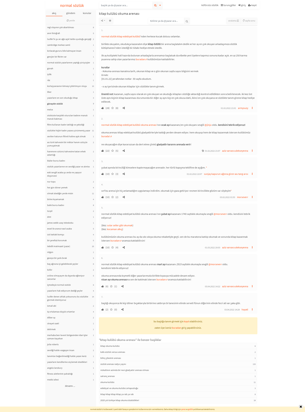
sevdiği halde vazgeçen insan (60, 350)
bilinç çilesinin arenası (110, 358)
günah (50, 68)
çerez (183, 409)
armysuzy (243, 108)
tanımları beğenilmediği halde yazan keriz (66, 356)
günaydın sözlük (55, 103)
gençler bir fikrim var (57, 56)
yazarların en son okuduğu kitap (62, 97)
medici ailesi (53, 379)
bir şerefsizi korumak (57, 240)
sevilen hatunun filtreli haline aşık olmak (66, 136)
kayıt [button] (186, 321)
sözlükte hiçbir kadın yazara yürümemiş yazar (68, 130)
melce (50, 109)
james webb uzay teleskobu (60, 222)
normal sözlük (72, 5)
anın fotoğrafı (53, 33)
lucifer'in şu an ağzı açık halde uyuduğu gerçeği (69, 39)
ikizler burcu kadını (56, 160)
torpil (49, 211)
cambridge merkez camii (58, 45)
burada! (105, 136)
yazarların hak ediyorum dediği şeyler (65, 290)
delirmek (51, 329)
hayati (245, 309)
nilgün (50, 252)
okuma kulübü (107, 382)
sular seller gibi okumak (119, 225)
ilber (49, 91)
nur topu (51, 181)
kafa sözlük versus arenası (112, 352)
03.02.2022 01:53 (227, 197)
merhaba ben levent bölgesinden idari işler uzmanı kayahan (67, 337)
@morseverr (220, 213)
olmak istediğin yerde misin (60, 193)
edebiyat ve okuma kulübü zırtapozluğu (119, 388)
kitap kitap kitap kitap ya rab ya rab (117, 394)
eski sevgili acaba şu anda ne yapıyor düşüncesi (64, 174)
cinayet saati (53, 323)
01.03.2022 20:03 (212, 247)
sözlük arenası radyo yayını (113, 364)
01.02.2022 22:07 (194, 174)
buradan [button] (176, 327)
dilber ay (51, 317)
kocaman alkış (114, 229)
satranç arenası (107, 376)
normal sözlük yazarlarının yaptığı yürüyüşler (68, 62)
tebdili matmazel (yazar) (58, 246)
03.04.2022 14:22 (212, 286)
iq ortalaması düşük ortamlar (61, 311)
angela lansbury (54, 367)
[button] (210, 5)
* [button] (206, 167)
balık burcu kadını (55, 205)
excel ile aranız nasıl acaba (59, 228)
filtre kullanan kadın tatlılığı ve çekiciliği (65, 124)
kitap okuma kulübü (110, 346)
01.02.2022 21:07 (212, 150)
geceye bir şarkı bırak (57, 258)
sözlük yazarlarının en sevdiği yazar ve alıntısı (68, 166)
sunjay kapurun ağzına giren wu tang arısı (226, 173)
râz (48, 80)
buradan (140, 59)
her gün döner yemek (57, 187)
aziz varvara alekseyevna (235, 150)
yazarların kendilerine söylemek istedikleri (67, 362)
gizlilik (190, 409)
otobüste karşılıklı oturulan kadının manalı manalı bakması (67, 117)
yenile (72, 20)
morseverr (242, 197)
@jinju (208, 124)
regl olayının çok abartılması (60, 27)
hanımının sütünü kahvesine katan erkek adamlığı (66, 153)
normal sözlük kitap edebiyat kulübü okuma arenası (129, 124)
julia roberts (53, 344)
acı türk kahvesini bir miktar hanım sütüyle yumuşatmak (67, 144)
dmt (49, 216)
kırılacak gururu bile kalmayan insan (64, 50)
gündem (70, 13)
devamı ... (70, 385)
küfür (49, 269)
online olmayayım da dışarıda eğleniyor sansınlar (66, 277)
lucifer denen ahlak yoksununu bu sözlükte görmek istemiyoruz (67, 298)
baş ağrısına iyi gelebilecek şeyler (62, 263)
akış (54, 13)
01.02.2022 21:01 (228, 108)
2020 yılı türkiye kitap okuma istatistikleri (119, 400)
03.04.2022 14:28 (232, 309)
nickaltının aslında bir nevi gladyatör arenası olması (124, 370)
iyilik (49, 74)
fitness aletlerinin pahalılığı (60, 373)
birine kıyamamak (55, 199)
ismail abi (51, 305)
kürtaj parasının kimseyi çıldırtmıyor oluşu (67, 86)
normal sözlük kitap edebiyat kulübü (120, 36)
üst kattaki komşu (55, 234)
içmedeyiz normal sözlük (59, 284)
